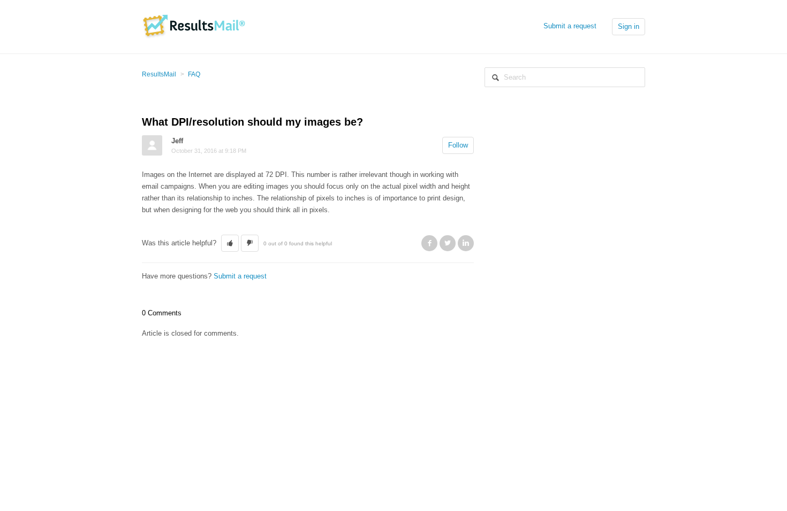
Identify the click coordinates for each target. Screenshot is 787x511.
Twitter (448, 243)
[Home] (193, 26)
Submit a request (569, 26)
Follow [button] (458, 145)
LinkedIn (466, 243)
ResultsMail (159, 74)
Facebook (429, 243)
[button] (230, 243)
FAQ (194, 74)
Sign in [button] (628, 26)
